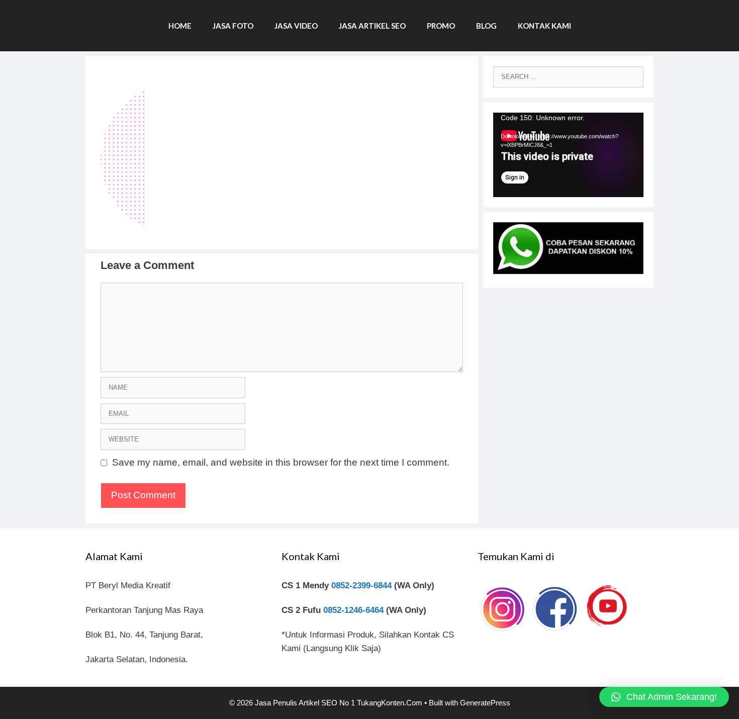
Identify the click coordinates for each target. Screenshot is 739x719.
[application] (568, 155)
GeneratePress (485, 702)
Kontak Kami (544, 25)
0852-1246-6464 (353, 610)
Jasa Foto (233, 25)
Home (180, 25)
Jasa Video (296, 25)
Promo (441, 25)
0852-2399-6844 (361, 585)
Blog (486, 25)
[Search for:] (568, 76)
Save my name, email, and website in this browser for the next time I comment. (280, 462)
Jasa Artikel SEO (372, 25)
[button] (664, 697)
